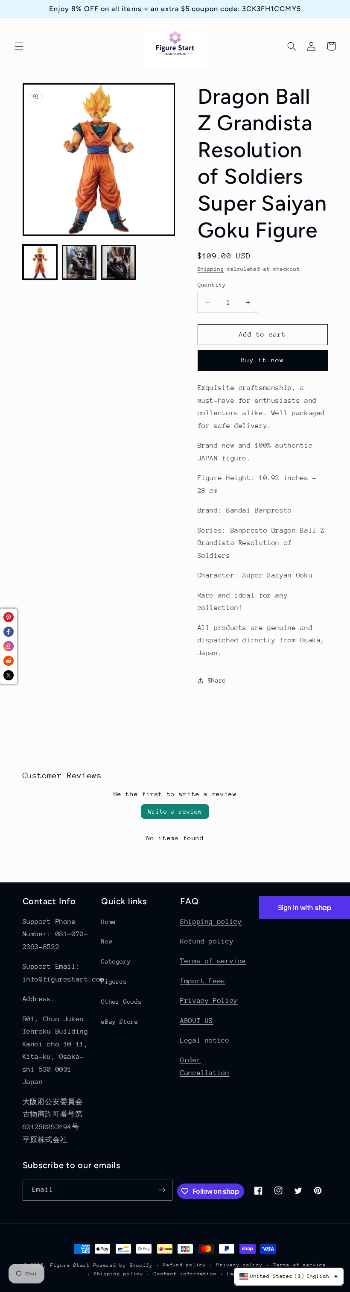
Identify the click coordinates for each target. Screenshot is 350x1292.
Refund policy (206, 941)
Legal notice (205, 1040)
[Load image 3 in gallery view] (118, 262)
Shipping (211, 269)
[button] (19, 46)
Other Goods (121, 1001)
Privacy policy (239, 1265)
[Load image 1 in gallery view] (40, 262)
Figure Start (70, 1265)
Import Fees (202, 981)
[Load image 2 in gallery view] (79, 262)
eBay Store (119, 1021)
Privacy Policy (209, 1001)
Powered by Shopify (123, 1265)
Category (116, 961)
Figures (114, 981)
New (106, 941)
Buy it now (262, 359)
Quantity (212, 284)
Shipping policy (211, 922)
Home (108, 921)
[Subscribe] (162, 1190)
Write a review (175, 811)
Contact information (185, 1274)
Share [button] (217, 680)
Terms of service (213, 961)
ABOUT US (196, 1021)
